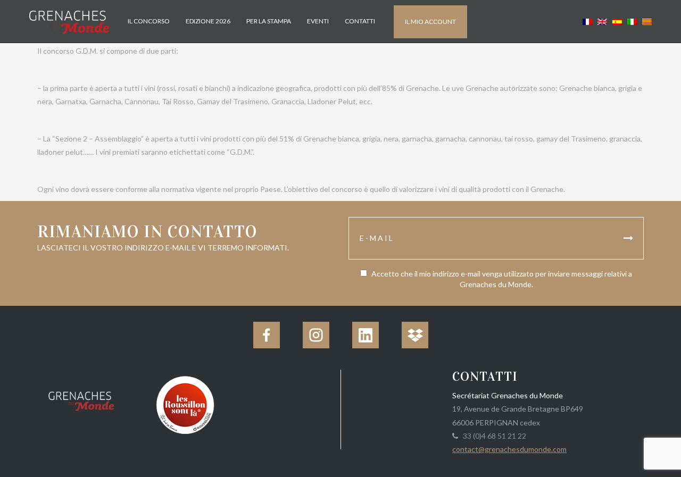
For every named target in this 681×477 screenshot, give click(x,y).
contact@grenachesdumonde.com (509, 449)
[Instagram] (316, 335)
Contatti (360, 21)
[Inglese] (602, 21)
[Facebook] (266, 335)
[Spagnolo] (617, 21)
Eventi (318, 21)
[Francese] (587, 21)
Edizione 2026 (208, 21)
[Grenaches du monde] (81, 399)
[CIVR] (185, 404)
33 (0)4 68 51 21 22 (493, 435)
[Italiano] (632, 21)
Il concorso (149, 21)
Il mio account (430, 22)
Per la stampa (268, 21)
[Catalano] (646, 21)
